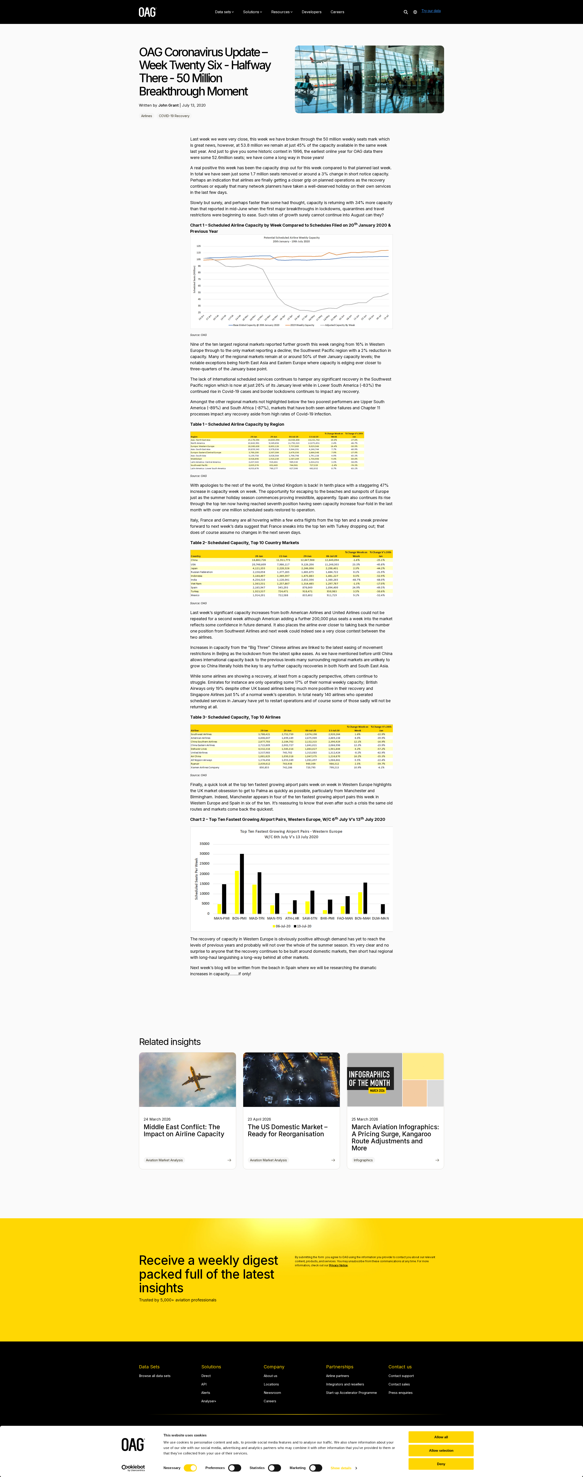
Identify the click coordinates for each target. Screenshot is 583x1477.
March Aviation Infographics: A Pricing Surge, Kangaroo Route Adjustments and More (395, 1137)
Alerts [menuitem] (205, 1393)
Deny (441, 1464)
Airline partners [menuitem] (337, 1376)
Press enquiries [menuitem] (401, 1393)
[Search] (406, 12)
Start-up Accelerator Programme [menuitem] (351, 1393)
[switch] (234, 1468)
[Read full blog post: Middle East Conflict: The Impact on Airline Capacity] (229, 1160)
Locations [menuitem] (271, 1384)
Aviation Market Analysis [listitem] (164, 1160)
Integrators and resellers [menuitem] (345, 1384)
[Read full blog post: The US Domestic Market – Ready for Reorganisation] (333, 1160)
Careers (337, 12)
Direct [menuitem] (206, 1376)
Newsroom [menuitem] (272, 1393)
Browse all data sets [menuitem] (155, 1376)
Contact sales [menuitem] (399, 1384)
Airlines (146, 116)
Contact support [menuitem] (401, 1376)
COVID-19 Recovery (174, 116)
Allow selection (441, 1450)
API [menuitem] (204, 1384)
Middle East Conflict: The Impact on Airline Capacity (184, 1130)
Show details (341, 1468)
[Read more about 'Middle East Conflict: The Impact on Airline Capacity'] (187, 1079)
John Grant (169, 105)
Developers (312, 12)
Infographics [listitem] (363, 1160)
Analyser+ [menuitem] (208, 1401)
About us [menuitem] (270, 1376)
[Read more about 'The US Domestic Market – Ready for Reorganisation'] (291, 1079)
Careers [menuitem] (270, 1401)
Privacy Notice (338, 1265)
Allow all (441, 1437)
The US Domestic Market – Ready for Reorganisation (287, 1130)
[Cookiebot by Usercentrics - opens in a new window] (133, 1468)
